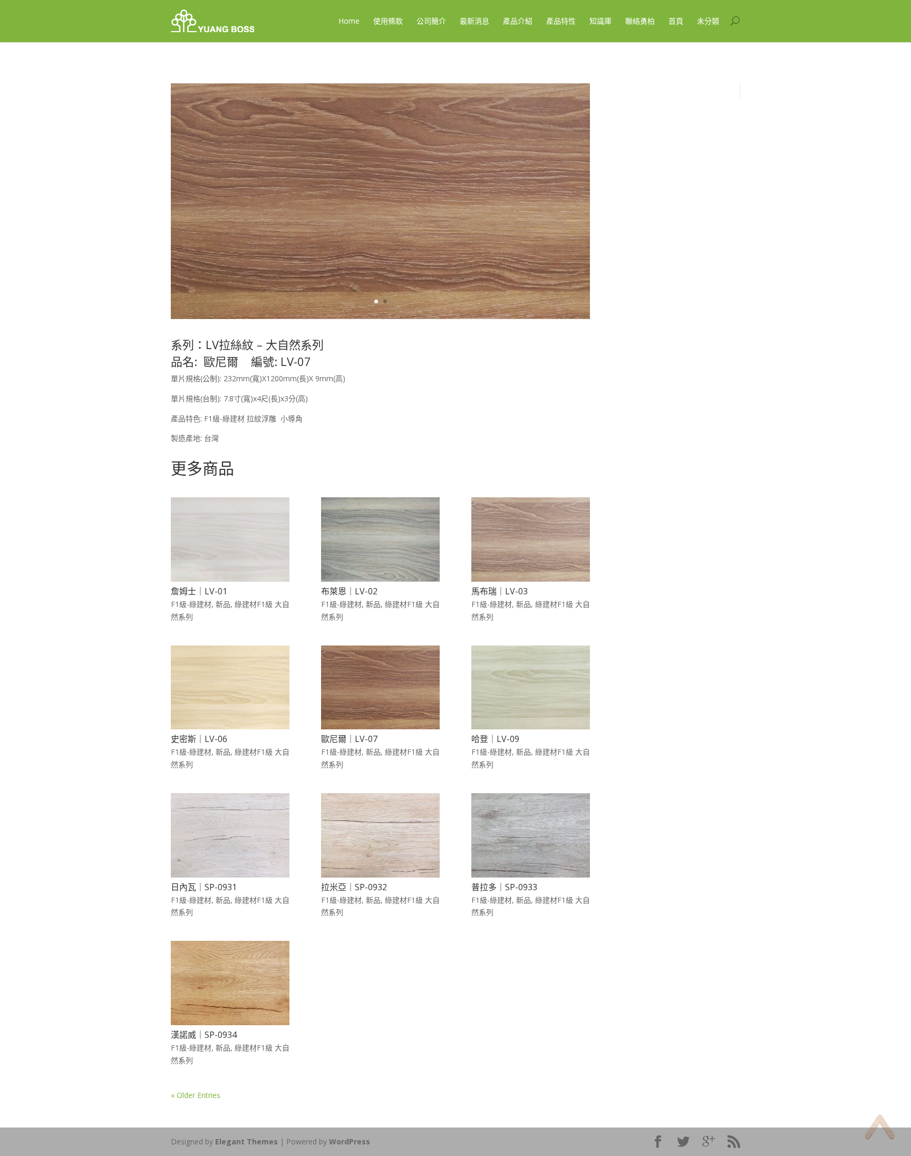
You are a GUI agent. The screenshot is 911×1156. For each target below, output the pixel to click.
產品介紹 (517, 21)
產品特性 (561, 21)
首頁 (675, 21)
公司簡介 (431, 21)
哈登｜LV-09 (495, 739)
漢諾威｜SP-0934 (204, 1035)
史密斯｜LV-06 (199, 739)
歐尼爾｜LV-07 (349, 739)
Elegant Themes (246, 1141)
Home (349, 21)
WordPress (349, 1141)
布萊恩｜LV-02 (349, 591)
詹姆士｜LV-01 (199, 591)
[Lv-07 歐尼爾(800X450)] (380, 316)
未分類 (708, 21)
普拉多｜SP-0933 (504, 887)
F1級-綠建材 (191, 604)
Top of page (879, 1126)
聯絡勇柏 (640, 21)
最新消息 (474, 21)
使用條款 (388, 21)
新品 (223, 604)
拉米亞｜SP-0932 (354, 887)
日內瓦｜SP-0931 (204, 887)
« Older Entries (195, 1095)
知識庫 (600, 21)
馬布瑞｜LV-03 (499, 591)
